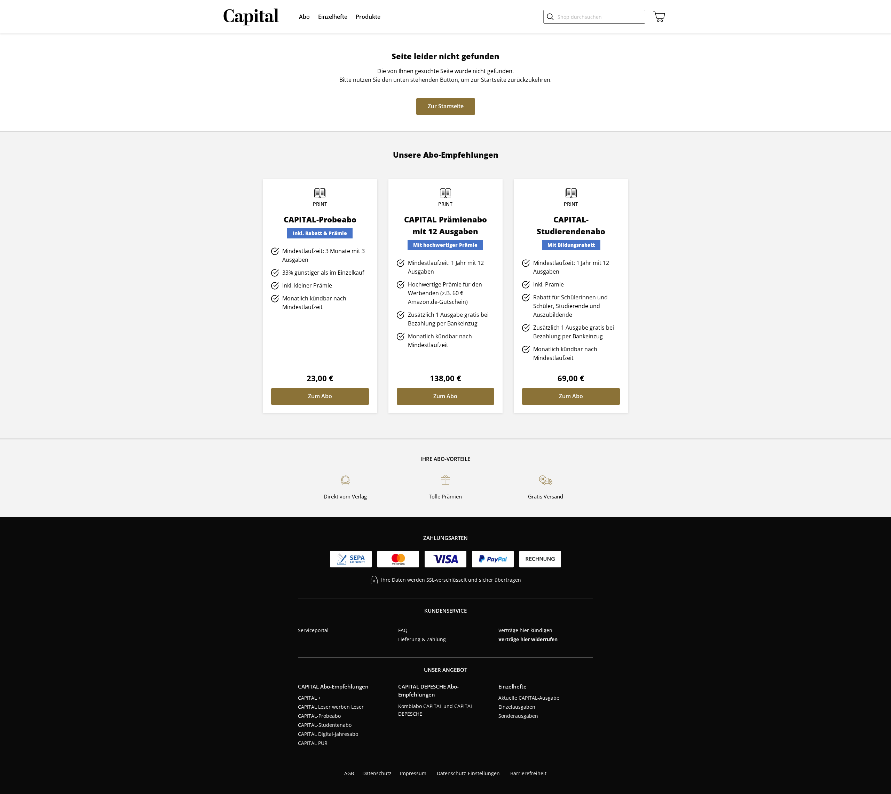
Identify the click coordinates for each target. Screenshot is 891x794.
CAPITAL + (309, 697)
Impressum (413, 773)
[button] (304, 16)
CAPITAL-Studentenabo (325, 725)
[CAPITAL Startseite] (252, 16)
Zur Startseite (446, 106)
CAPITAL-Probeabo (319, 716)
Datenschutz (377, 773)
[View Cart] (658, 16)
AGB (349, 773)
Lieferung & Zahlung (422, 639)
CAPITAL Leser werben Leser (331, 706)
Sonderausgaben (518, 716)
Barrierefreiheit (528, 773)
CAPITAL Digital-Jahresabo (328, 734)
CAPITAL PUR (313, 743)
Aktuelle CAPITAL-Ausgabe (528, 697)
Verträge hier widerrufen (528, 639)
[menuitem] (304, 16)
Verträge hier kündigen (525, 630)
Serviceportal (313, 630)
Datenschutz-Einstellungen (468, 773)
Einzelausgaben (516, 706)
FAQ (403, 630)
